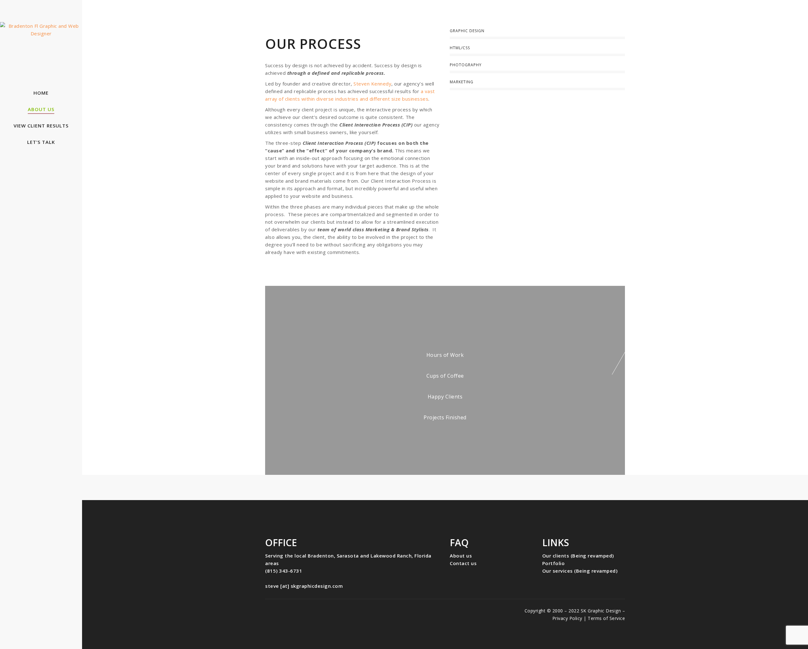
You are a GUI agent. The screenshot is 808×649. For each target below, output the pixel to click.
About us (461, 555)
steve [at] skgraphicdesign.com (304, 586)
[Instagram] (309, 611)
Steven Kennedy (372, 83)
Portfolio (553, 563)
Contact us (463, 563)
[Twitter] (289, 611)
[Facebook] (270, 611)
